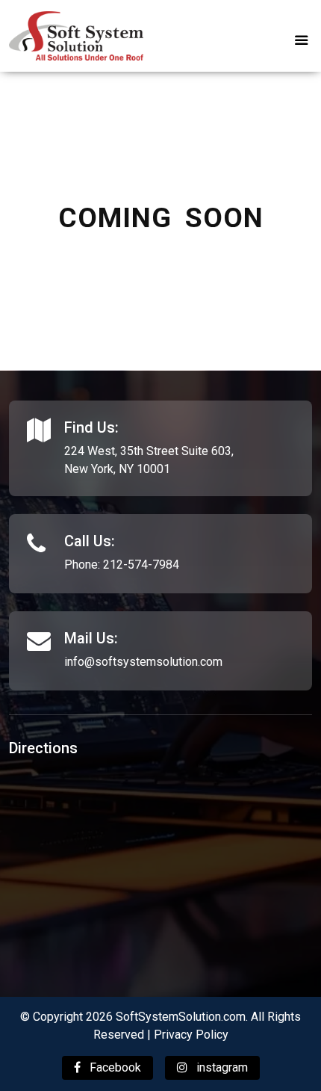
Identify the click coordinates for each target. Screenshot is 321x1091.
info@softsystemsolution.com (143, 662)
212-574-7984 (141, 564)
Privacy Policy (191, 1034)
